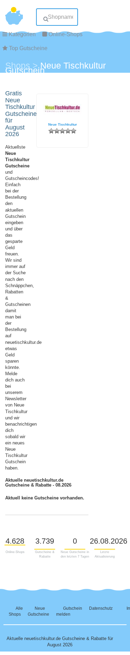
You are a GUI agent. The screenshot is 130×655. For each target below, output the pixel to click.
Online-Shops (66, 34)
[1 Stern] (51, 131)
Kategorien (22, 34)
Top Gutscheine (28, 48)
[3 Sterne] (62, 131)
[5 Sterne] (73, 131)
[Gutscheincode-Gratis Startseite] (14, 12)
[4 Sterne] (68, 131)
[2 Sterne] (57, 131)
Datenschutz (101, 608)
